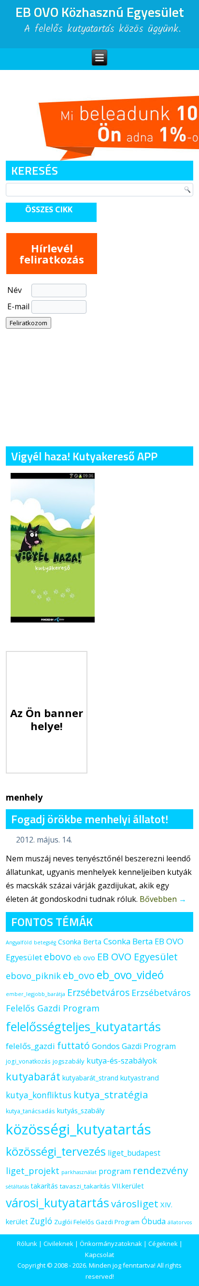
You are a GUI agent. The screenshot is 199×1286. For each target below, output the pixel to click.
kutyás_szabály (80, 1110)
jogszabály (69, 1061)
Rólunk (27, 1243)
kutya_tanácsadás (30, 1111)
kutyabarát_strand (90, 1077)
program (115, 1171)
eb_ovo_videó (130, 974)
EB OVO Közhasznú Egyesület (99, 11)
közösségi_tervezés (56, 1151)
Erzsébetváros (98, 992)
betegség (45, 942)
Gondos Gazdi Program (134, 1046)
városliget (134, 1203)
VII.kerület (128, 1185)
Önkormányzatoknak (111, 1243)
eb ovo (84, 957)
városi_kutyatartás (57, 1202)
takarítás (44, 1185)
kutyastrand (139, 1077)
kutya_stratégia (110, 1094)
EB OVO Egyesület (137, 956)
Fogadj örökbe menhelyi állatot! (89, 819)
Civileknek (58, 1243)
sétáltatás (17, 1186)
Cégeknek (163, 1243)
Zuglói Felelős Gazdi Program (97, 1221)
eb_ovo (79, 975)
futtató (73, 1045)
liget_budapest (134, 1153)
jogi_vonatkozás (28, 1061)
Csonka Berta (79, 941)
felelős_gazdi (30, 1045)
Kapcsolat (99, 1254)
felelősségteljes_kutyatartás (83, 1026)
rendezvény (160, 1170)
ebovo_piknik (33, 976)
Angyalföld (19, 942)
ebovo (57, 956)
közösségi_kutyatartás (78, 1129)
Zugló (41, 1221)
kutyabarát (33, 1076)
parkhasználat (79, 1172)
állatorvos (180, 1222)
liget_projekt (32, 1170)
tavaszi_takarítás (85, 1186)
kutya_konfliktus (38, 1095)
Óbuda (154, 1221)
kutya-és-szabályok (121, 1060)
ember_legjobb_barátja (35, 994)
